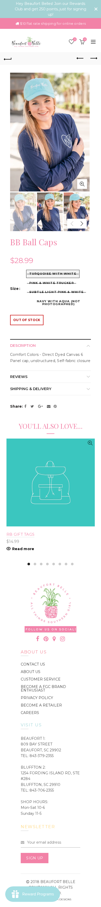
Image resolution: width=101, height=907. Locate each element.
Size (14, 289)
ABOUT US (30, 671)
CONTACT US (33, 664)
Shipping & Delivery (30, 389)
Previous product (80, 58)
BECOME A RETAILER (41, 705)
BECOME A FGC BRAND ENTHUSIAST (43, 688)
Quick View (90, 443)
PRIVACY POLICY (37, 697)
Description (23, 345)
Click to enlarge (82, 184)
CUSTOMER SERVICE (41, 679)
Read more (23, 549)
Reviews (18, 376)
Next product (93, 58)
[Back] (7, 58)
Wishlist (74, 39)
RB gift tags (20, 534)
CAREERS (30, 712)
